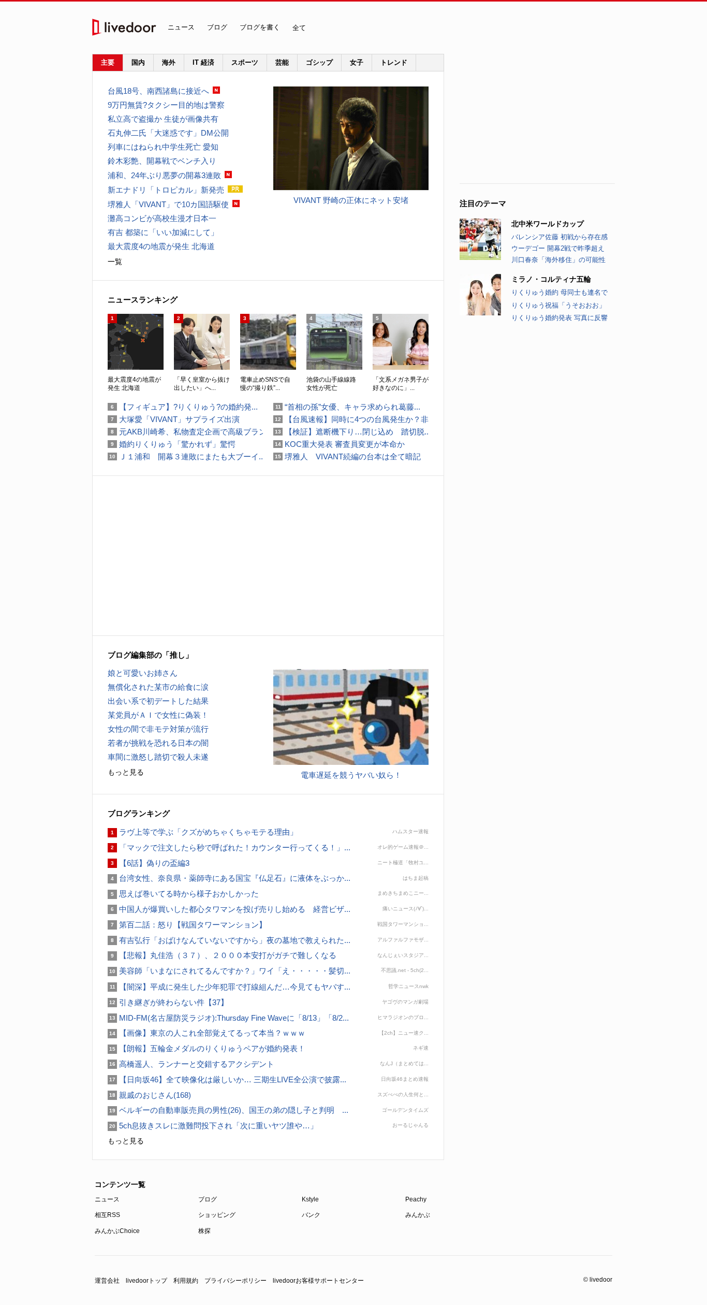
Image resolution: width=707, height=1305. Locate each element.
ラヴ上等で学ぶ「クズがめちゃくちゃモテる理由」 (203, 832)
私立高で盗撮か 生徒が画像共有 (163, 118)
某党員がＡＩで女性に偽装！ (158, 715)
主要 (107, 62)
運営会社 (107, 1280)
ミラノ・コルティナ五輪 (551, 279)
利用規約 (185, 1280)
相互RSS (107, 1215)
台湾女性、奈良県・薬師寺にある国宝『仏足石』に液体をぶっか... (229, 878)
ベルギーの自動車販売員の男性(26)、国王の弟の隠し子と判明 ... (228, 1110)
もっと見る (126, 772)
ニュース (181, 27)
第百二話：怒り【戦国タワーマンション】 (187, 925)
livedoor (124, 27)
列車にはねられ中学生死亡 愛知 (163, 146)
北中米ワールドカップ (547, 224)
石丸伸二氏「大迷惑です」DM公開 (168, 132)
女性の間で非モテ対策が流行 (158, 728)
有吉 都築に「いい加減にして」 (163, 232)
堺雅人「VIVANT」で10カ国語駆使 (168, 204)
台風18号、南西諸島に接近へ (158, 90)
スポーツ (244, 62)
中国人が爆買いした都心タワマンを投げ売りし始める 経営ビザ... (229, 909)
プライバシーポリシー (235, 1280)
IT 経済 (203, 62)
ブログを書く (260, 27)
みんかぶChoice (117, 1231)
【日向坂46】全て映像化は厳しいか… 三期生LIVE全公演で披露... (227, 1079)
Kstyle (310, 1199)
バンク (311, 1215)
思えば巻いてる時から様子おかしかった (183, 893)
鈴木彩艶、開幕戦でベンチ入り (162, 160)
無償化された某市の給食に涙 (158, 687)
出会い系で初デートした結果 (158, 701)
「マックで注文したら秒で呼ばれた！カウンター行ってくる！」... (229, 847)
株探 (204, 1231)
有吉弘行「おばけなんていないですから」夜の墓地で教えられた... (229, 940)
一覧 (115, 261)
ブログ (217, 27)
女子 (356, 62)
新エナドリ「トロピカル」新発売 (166, 189)
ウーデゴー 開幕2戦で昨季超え (558, 248)
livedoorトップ (146, 1280)
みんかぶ (417, 1215)
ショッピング (216, 1215)
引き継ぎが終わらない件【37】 (168, 1002)
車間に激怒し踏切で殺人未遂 (158, 756)
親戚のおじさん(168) (149, 1095)
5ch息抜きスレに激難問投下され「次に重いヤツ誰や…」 (213, 1125)
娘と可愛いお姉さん (143, 673)
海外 (168, 62)
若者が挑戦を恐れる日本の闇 (158, 742)
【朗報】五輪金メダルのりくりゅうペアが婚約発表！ (206, 1048)
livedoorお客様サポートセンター (318, 1280)
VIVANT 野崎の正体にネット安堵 (350, 200)
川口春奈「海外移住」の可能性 (558, 260)
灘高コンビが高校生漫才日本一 (162, 218)
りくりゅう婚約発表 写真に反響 (559, 318)
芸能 (282, 62)
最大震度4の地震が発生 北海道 (161, 246)
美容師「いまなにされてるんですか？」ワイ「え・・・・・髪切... (229, 971)
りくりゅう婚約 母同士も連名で (559, 292)
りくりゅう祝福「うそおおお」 (558, 305)
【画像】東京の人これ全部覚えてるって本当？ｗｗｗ (206, 1033)
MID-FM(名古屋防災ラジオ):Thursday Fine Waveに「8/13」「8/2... (228, 1018)
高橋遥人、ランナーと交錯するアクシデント (191, 1064)
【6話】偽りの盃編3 (148, 863)
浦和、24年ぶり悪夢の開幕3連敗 (164, 175)
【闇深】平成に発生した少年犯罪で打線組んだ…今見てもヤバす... (229, 987)
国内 (138, 62)
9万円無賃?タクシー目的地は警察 (166, 104)
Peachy (415, 1199)
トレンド (393, 62)
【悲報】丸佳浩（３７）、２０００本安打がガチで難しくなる (222, 955)
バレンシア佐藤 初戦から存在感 (559, 237)
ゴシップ (319, 62)
